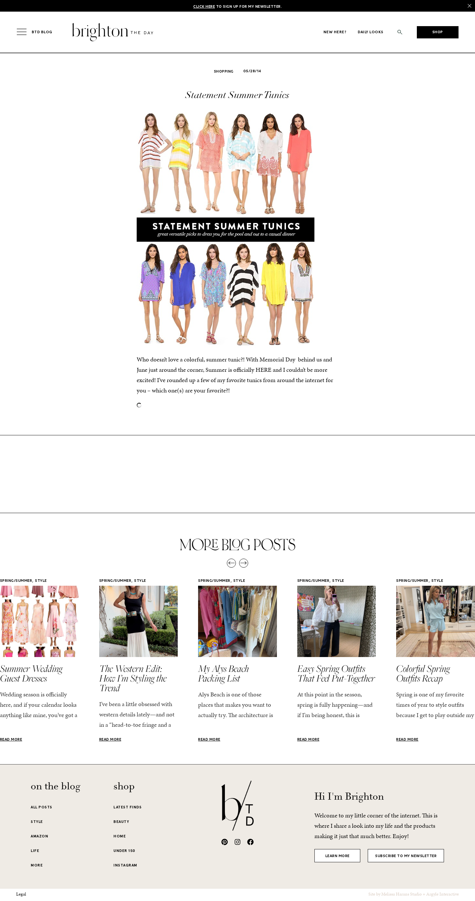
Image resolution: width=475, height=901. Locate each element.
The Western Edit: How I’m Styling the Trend (132, 678)
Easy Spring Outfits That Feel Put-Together (336, 673)
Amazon (39, 836)
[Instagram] (237, 842)
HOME (119, 836)
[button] (400, 32)
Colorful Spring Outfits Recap (423, 673)
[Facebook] (250, 842)
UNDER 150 (124, 850)
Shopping (224, 72)
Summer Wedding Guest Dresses (31, 673)
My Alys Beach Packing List (223, 673)
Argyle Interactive (442, 894)
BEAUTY (121, 821)
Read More (11, 740)
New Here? (335, 32)
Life (35, 850)
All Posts (41, 807)
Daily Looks (371, 32)
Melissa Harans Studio (401, 894)
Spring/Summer (16, 581)
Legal (21, 894)
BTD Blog (42, 32)
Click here (204, 7)
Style (41, 581)
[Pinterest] (224, 842)
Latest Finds (127, 807)
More (37, 865)
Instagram (125, 865)
